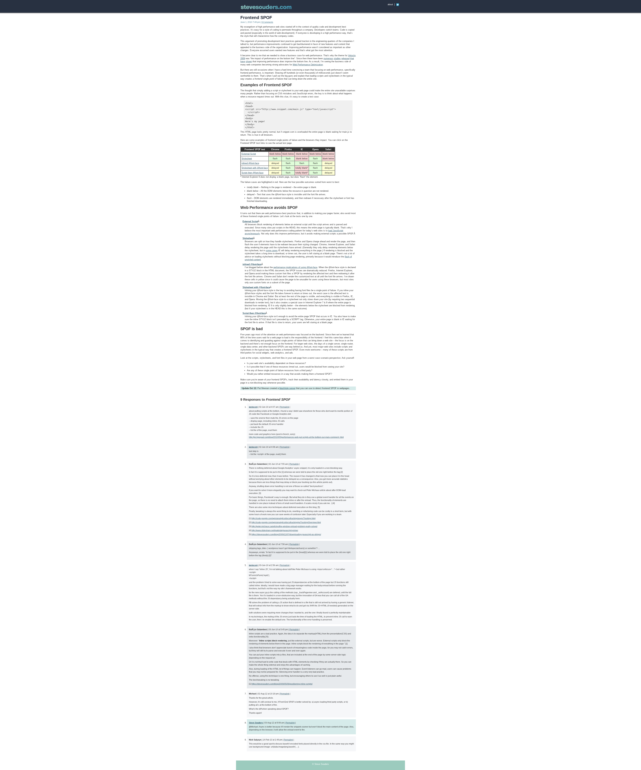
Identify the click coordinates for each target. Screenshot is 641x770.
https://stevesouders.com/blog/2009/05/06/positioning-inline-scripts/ (282, 684)
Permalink (284, 407)
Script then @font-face (252, 172)
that (352, 58)
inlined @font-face (250, 163)
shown (249, 61)
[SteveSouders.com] (266, 7)
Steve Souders (256, 723)
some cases (272, 250)
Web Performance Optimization (308, 64)
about (390, 4)
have (242, 61)
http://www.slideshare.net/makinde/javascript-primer (275, 530)
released (345, 58)
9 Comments (267, 22)
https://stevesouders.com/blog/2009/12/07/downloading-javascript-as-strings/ (286, 534)
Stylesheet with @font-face (255, 168)
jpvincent (253, 407)
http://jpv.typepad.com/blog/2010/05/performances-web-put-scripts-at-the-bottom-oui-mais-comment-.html (296, 437)
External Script (249, 154)
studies (337, 58)
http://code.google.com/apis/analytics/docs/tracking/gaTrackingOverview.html (286, 522)
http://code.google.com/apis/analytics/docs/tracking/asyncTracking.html (283, 518)
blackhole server (287, 388)
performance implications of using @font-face (295, 267)
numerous (328, 58)
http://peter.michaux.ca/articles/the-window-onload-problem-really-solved (284, 526)
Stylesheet (247, 158)
